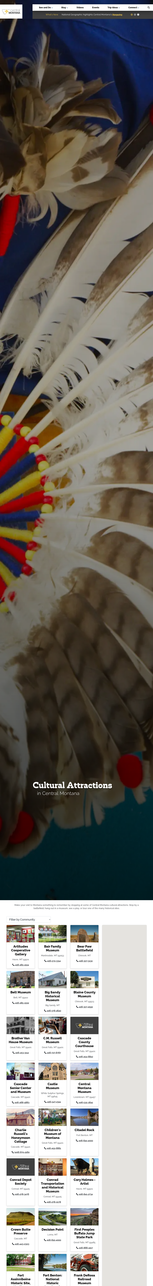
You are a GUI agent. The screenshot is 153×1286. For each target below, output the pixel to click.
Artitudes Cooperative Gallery (20, 950)
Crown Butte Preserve (20, 1231)
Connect (133, 7)
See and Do (45, 7)
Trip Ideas (113, 7)
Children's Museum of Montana (52, 1134)
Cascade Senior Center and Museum (20, 1088)
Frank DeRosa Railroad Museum (84, 1279)
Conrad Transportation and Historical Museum (52, 1185)
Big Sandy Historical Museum (52, 996)
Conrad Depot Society (21, 1181)
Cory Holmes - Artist (84, 1181)
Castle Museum (52, 1086)
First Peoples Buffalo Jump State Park (84, 1233)
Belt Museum (20, 992)
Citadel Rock (84, 1130)
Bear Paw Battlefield (84, 948)
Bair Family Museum (52, 948)
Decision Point (53, 1229)
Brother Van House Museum (21, 1040)
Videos (80, 7)
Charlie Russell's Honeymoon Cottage (20, 1135)
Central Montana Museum (84, 1088)
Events (95, 7)
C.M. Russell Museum (52, 1040)
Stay (63, 7)
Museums (116, 15)
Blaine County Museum (85, 994)
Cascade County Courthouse (84, 1042)
